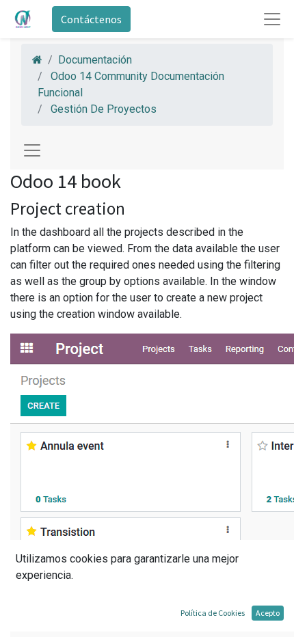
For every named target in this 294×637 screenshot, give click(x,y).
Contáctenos (91, 19)
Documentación (95, 59)
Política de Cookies (213, 613)
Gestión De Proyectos (104, 109)
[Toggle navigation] (32, 150)
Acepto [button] (268, 613)
